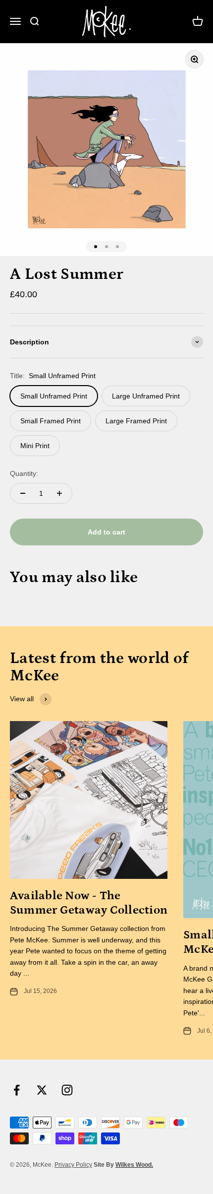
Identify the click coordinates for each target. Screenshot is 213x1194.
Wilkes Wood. (134, 1164)
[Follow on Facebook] (16, 1090)
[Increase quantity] (59, 493)
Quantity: (24, 473)
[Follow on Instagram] (67, 1090)
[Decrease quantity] (22, 493)
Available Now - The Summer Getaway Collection (88, 903)
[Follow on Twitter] (42, 1090)
